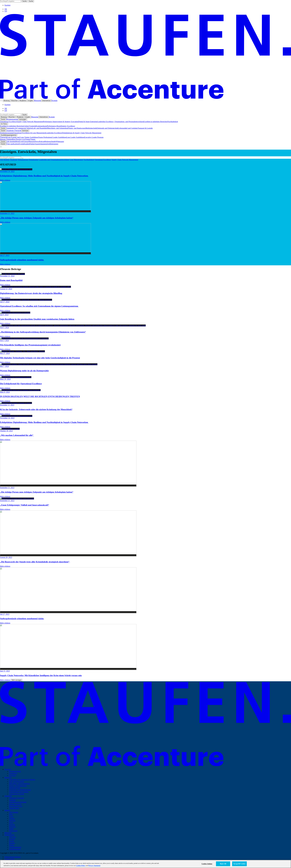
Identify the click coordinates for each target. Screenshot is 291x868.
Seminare (25, 131)
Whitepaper (60, 141)
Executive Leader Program (93, 137)
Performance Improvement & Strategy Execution (60, 122)
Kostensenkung (41, 126)
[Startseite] (145, 98)
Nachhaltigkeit (172, 122)
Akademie (22, 100)
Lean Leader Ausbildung (75, 137)
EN (6, 11)
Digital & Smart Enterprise (87, 122)
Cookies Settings (207, 864)
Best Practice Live (18, 139)
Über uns (9, 144)
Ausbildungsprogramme (8, 135)
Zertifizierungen (52, 144)
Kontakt (54, 100)
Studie (53, 141)
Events (21, 144)
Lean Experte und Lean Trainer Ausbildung (22, 137)
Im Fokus (4, 124)
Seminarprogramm (6, 133)
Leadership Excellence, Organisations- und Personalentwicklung (120, 122)
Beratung (7, 100)
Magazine (37, 100)
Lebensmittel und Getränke (128, 128)
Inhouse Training (6, 139)
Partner (32, 144)
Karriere (7, 5)
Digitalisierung (23, 160)
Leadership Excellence (54, 133)
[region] (145, 864)
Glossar (26, 141)
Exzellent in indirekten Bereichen (155, 122)
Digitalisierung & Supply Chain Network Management (81, 133)
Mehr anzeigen (16, 680)
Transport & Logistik (145, 128)
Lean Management (76, 160)
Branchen (14, 100)
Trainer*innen (30, 139)
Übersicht (3, 137)
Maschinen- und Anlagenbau (57, 128)
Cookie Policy (10, 859)
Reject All (223, 864)
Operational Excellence (8, 122)
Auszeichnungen (41, 144)
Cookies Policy (80, 865)
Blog (17, 141)
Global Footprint (30, 126)
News (37, 141)
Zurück (3, 119)
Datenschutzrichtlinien (13, 857)
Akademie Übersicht (13, 131)
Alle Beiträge (5, 160)
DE (6, 9)
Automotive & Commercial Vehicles (19, 128)
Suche (24, 1)
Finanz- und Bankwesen (76, 128)
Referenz (48, 141)
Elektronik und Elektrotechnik (107, 128)
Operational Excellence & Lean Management (29, 133)
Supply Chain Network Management (30, 122)
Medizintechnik (91, 128)
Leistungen (22, 119)
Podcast (42, 141)
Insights (30, 100)
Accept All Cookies (239, 864)
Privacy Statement (94, 865)
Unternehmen (46, 100)
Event (21, 141)
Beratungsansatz (12, 119)
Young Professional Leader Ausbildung (52, 137)
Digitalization (33, 160)
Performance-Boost (54, 126)
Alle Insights (10, 141)
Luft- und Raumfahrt (39, 128)
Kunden (27, 144)
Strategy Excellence (68, 126)
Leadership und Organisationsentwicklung (54, 160)
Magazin (32, 141)
